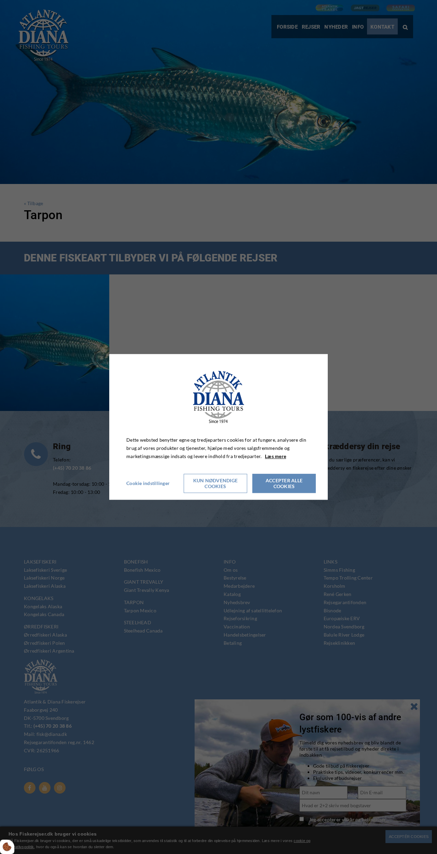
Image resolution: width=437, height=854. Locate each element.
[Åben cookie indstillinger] (7, 847)
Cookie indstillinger (148, 483)
